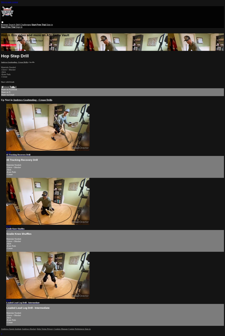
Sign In (19, 27)
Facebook (5, 87)
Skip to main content (9, 2)
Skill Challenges (23, 25)
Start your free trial (8, 45)
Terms (44, 329)
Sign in (49, 25)
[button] (2, 22)
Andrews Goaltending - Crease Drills (14, 62)
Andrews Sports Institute (11, 329)
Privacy (50, 329)
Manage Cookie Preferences (73, 329)
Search (12, 25)
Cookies (57, 329)
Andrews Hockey (29, 329)
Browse (5, 25)
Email (14, 87)
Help (39, 329)
